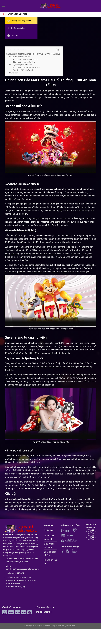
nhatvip (47, 612)
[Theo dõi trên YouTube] (93, 537)
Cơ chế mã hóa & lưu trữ (21, 57)
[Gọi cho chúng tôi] (88, 537)
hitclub (39, 612)
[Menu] (3, 5)
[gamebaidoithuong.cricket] (50, 6)
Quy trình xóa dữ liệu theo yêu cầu (28, 67)
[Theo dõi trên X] (88, 531)
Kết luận (15, 73)
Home (3, 14)
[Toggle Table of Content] (57, 50)
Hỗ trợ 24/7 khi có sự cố (24, 70)
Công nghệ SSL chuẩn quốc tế (26, 59)
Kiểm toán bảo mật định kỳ (25, 62)
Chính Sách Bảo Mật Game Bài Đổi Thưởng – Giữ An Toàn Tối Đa (34, 54)
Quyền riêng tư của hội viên (22, 65)
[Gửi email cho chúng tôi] (93, 531)
